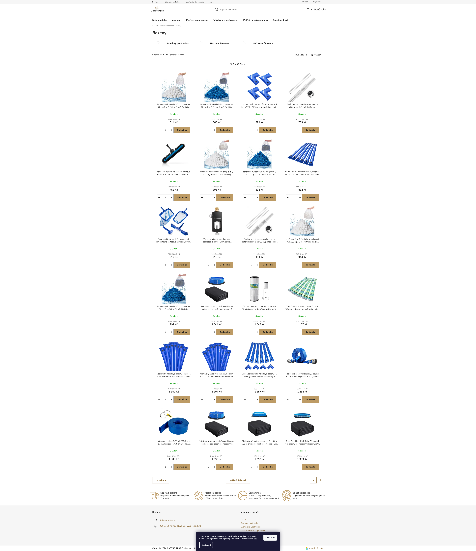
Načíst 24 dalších (238, 480)
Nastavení (206, 545)
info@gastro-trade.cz (168, 520)
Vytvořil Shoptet (316, 548)
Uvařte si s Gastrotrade (195, 2)
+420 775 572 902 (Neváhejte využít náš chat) (180, 526)
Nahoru (162, 480)
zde (255, 538)
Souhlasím (270, 537)
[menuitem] (159, 20)
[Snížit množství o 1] (159, 130)
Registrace (317, 2)
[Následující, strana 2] (313, 480)
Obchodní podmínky (172, 2)
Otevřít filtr (238, 64)
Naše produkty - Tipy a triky (253, 530)
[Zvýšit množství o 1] (171, 130)
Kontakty (155, 2)
